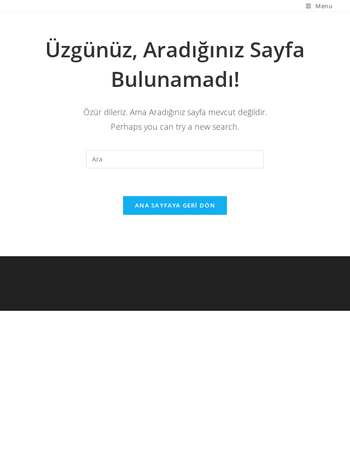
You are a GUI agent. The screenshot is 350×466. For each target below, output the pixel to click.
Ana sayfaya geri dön (175, 205)
